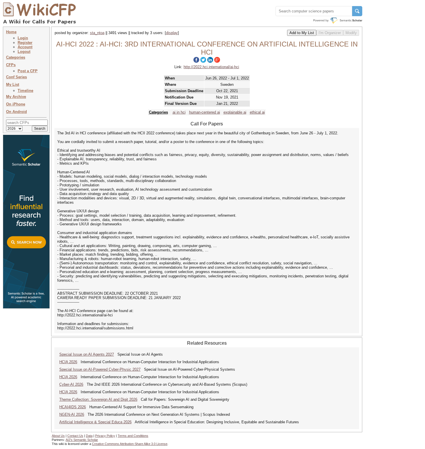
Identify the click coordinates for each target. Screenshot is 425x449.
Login (23, 38)
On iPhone (15, 104)
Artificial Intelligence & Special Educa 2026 (95, 422)
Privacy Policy (105, 435)
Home (11, 32)
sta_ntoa (97, 33)
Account (25, 47)
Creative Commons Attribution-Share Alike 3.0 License (129, 444)
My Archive (16, 96)
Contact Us (75, 435)
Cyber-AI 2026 (71, 384)
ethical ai (257, 112)
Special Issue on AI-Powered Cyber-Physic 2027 (100, 369)
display (172, 33)
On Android (16, 112)
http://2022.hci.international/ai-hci (211, 67)
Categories (15, 57)
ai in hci (179, 112)
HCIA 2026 (68, 362)
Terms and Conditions (133, 435)
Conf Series (16, 77)
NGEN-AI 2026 (71, 414)
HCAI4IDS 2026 (72, 407)
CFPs (11, 65)
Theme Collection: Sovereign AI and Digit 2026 (98, 399)
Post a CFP (28, 71)
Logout (24, 51)
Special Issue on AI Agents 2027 (86, 354)
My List (12, 84)
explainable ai (234, 112)
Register (25, 42)
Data (89, 435)
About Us (58, 435)
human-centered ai (204, 112)
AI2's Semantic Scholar (82, 439)
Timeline (25, 90)
